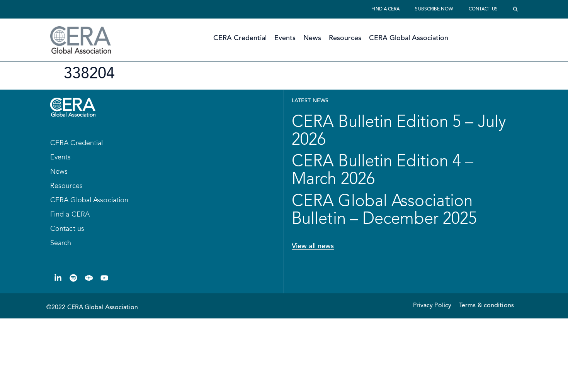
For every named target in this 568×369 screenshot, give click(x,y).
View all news (313, 246)
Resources (345, 38)
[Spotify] (73, 278)
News (312, 38)
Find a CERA (385, 9)
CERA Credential (240, 38)
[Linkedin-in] (58, 278)
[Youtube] (104, 278)
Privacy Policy (432, 306)
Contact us (483, 9)
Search (60, 243)
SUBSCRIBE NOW (434, 9)
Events (285, 38)
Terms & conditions (486, 306)
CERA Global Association (408, 38)
